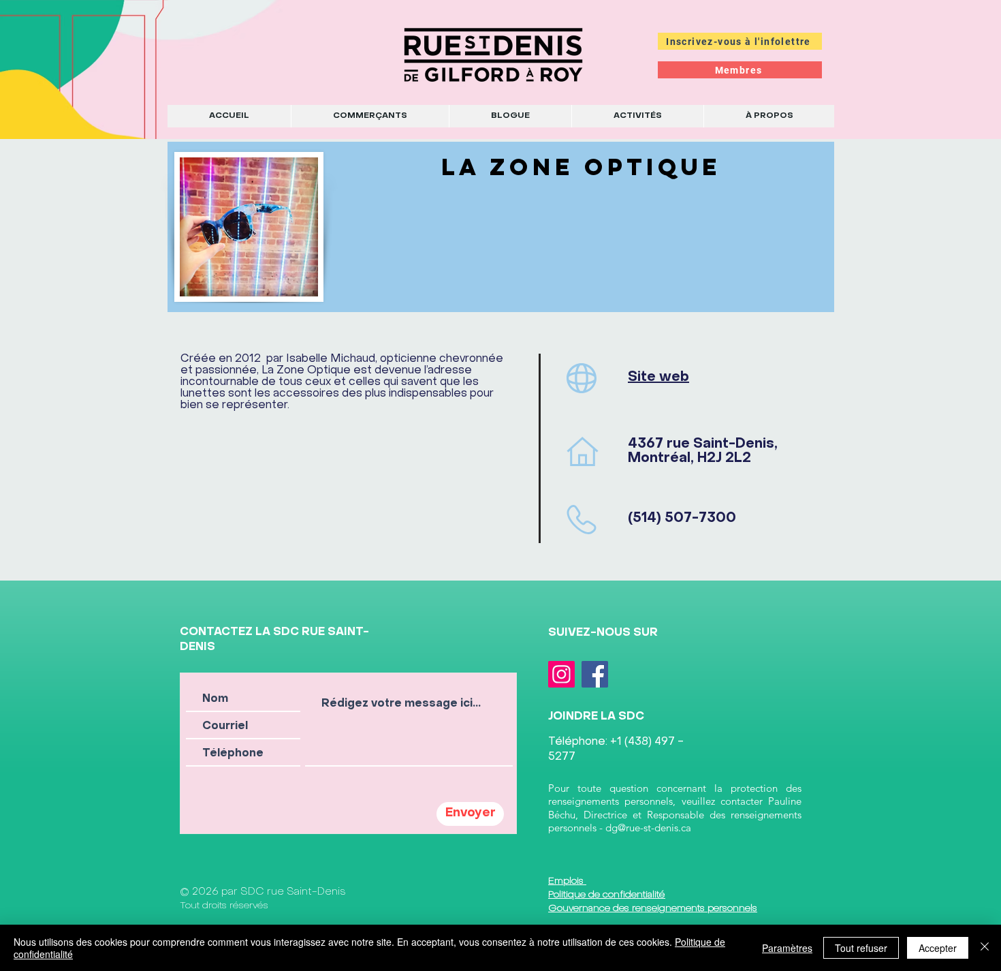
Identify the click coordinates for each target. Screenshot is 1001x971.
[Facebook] (595, 674)
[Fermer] (984, 948)
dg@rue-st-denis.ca (648, 827)
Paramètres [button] (787, 948)
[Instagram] (561, 674)
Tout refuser (861, 948)
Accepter (938, 948)
